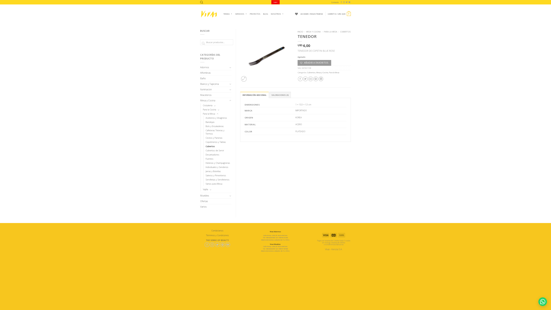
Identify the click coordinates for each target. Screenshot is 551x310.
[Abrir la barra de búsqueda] (201, 2)
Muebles (204, 195)
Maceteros (206, 95)
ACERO (298, 124)
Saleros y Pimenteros (216, 175)
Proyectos (255, 14)
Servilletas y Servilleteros (217, 179)
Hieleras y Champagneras (218, 163)
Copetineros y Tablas (216, 142)
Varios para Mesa (214, 183)
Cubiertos (210, 146)
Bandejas (210, 122)
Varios (203, 206)
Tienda (226, 14)
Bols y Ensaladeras (215, 126)
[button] (542, 301)
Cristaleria (207, 105)
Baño (203, 78)
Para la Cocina (209, 109)
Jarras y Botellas (213, 171)
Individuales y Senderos (217, 167)
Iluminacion (206, 89)
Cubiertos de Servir (215, 150)
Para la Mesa (209, 113)
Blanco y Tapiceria (209, 84)
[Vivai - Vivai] (209, 14)
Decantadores (212, 154)
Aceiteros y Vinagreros (216, 118)
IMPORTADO (301, 110)
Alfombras (205, 72)
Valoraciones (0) (280, 95)
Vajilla (205, 189)
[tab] (254, 95)
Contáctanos (217, 230)
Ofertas (204, 201)
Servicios (239, 14)
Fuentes (209, 158)
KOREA (298, 117)
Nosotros (276, 14)
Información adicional (254, 95)
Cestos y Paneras (214, 137)
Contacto (335, 2)
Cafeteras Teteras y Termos (215, 132)
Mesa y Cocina (207, 100)
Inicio (300, 31)
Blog (265, 14)
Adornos (204, 67)
